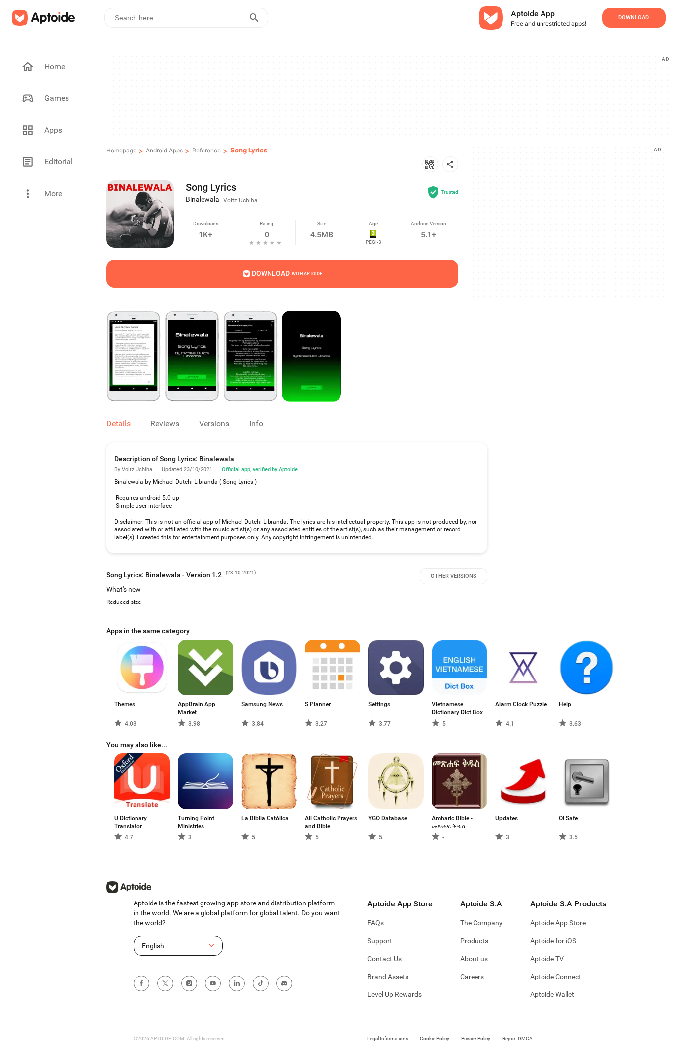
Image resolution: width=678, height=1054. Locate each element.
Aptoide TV (547, 959)
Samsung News (262, 704)
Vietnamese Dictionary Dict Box (457, 708)
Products (474, 941)
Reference (206, 150)
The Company (481, 923)
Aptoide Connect (555, 976)
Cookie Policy (434, 1038)
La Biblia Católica (265, 818)
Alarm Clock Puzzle (521, 704)
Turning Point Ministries (196, 822)
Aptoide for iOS (553, 941)
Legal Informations (387, 1038)
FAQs (375, 923)
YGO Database (387, 818)
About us (474, 959)
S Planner (318, 704)
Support (379, 941)
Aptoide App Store (558, 923)
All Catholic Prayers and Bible (331, 822)
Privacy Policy (475, 1038)
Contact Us (384, 959)
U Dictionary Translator (130, 822)
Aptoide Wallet (552, 994)
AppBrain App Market (196, 708)
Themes (124, 704)
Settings (379, 704)
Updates (506, 818)
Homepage (121, 150)
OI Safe (568, 818)
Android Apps (164, 150)
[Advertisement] (389, 95)
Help (565, 704)
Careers (472, 976)
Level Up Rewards (394, 994)
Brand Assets (387, 976)
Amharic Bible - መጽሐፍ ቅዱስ (452, 822)
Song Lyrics (248, 150)
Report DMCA (517, 1038)
